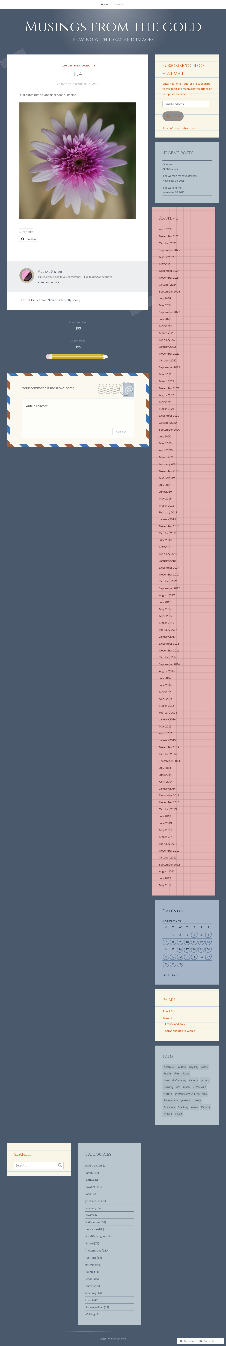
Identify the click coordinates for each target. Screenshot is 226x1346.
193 (78, 325)
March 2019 (166, 505)
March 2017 (166, 622)
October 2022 (168, 360)
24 (187, 956)
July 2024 (165, 298)
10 (187, 941)
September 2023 (169, 312)
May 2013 (165, 830)
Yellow (178, 1114)
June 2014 (165, 774)
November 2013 (169, 802)
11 (194, 941)
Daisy (34, 300)
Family (167, 1074)
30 (180, 964)
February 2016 (168, 712)
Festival (90, 1179)
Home (104, 4)
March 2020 (166, 457)
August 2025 (167, 256)
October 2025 (168, 243)
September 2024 (169, 291)
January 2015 (167, 740)
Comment (121, 431)
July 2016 (165, 678)
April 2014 (166, 781)
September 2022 (169, 367)
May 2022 (165, 374)
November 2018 (169, 526)
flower (43, 300)
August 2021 (167, 395)
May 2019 (165, 498)
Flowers (66, 65)
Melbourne (199, 1087)
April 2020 (166, 450)
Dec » (174, 975)
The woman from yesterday (179, 175)
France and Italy (175, 1023)
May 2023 (165, 325)
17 (187, 949)
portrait (185, 1100)
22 (173, 956)
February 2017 (168, 629)
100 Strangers (94, 1165)
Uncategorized (94, 1307)
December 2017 (169, 567)
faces (204, 1067)
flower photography (175, 1080)
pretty (67, 300)
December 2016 (169, 643)
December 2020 (169, 415)
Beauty (181, 1067)
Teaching (90, 1293)
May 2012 (165, 885)
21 (166, 956)
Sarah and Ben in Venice (180, 1030)
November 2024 (169, 277)
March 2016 (166, 705)
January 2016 (167, 719)
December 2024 (169, 270)
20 (208, 949)
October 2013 (168, 809)
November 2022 (169, 353)
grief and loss (93, 1200)
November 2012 (169, 850)
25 (194, 956)
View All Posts (48, 282)
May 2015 (165, 726)
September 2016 (169, 664)
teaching (183, 1107)
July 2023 (165, 319)
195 (78, 344)
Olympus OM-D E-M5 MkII (191, 1094)
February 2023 (168, 339)
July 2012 (165, 878)
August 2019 (167, 477)
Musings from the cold (113, 26)
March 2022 (166, 381)
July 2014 (165, 767)
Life (87, 1215)
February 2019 (168, 512)
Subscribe (173, 116)
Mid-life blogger (95, 1236)
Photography (85, 65)
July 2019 (165, 484)
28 (166, 964)
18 (194, 949)
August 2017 (167, 595)
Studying (90, 1285)
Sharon (56, 271)
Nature (52, 300)
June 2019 (165, 491)
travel (194, 1107)
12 (201, 941)
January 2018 (167, 560)
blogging (193, 1067)
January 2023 (167, 346)
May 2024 (165, 305)
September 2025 (169, 250)
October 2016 (168, 657)
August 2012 (167, 871)
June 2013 (165, 823)
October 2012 (168, 857)
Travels (167, 1017)
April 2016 (166, 698)
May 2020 (165, 443)
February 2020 (168, 464)
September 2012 (169, 864)
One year (168, 164)
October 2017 (168, 581)
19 (201, 949)
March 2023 (166, 332)
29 (173, 964)
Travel (89, 1300)
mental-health (94, 1229)
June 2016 (165, 685)
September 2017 (169, 588)
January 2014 (167, 788)
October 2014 (168, 754)
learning (168, 1087)
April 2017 (166, 615)
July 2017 (165, 602)
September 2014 (169, 760)
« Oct (165, 975)
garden (205, 1080)
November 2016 (169, 650)
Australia (169, 1067)
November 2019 (169, 471)
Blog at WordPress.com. (113, 1338)
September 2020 (169, 429)
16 (180, 949)
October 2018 (168, 533)
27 (208, 956)
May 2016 (165, 691)
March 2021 (166, 408)
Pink (60, 300)
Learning (90, 1208)
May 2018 (165, 546)
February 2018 (168, 553)
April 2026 (166, 229)
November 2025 (169, 236)
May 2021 (165, 401)
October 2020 (168, 422)
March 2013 (166, 836)
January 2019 (167, 519)
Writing (90, 1314)
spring (76, 300)
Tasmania (169, 1107)
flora (176, 1074)
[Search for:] (39, 1165)
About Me (119, 4)
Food (88, 1193)
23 (180, 956)
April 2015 (166, 733)
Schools (90, 1278)
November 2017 (169, 574)
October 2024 (168, 284)
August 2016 (167, 671)
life (178, 1087)
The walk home (172, 187)
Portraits (90, 1257)
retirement (92, 1264)
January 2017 (167, 636)
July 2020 (165, 436)
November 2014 (169, 747)
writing (168, 1114)
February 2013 (168, 843)
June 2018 (165, 539)
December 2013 (169, 795)
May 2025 (165, 263)
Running (90, 1271)
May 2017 (165, 609)
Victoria (205, 1107)
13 (208, 941)
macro (186, 1087)
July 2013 (165, 816)
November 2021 (169, 388)
